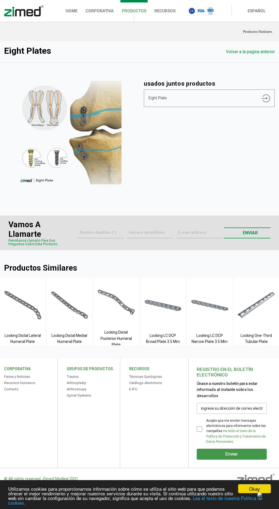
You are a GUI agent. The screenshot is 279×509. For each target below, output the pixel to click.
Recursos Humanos (19, 383)
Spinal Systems (79, 395)
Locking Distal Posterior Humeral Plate (116, 338)
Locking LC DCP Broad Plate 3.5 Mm (163, 338)
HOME (71, 10)
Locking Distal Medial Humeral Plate (69, 338)
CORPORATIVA (100, 10)
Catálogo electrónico (145, 383)
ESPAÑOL (257, 10)
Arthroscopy (76, 389)
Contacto (11, 389)
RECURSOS (164, 10)
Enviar (250, 232)
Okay (254, 488)
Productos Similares (257, 31)
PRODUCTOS (134, 10)
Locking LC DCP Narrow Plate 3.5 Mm (210, 338)
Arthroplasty (76, 383)
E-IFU (133, 389)
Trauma (72, 377)
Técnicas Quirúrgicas (145, 377)
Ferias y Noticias (17, 377)
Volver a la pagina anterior (250, 51)
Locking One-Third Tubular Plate (256, 338)
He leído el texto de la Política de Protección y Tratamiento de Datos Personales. (236, 436)
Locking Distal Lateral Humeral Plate (23, 338)
